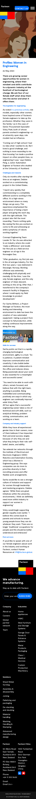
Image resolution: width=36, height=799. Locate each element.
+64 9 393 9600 (10, 777)
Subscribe (25, 596)
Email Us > (7, 784)
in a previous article (20, 109)
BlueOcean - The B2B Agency (22, 793)
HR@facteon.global (23, 552)
